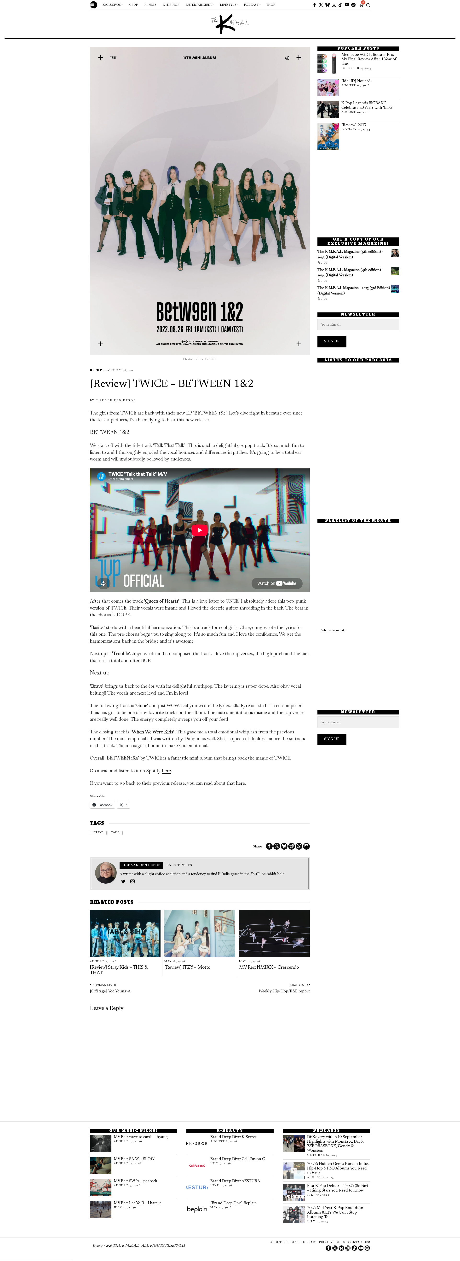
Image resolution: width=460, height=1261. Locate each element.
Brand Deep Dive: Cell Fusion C (237, 1159)
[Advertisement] (358, 193)
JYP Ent (98, 833)
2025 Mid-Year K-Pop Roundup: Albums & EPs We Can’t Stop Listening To (335, 1212)
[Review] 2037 (353, 125)
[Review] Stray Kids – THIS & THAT (119, 970)
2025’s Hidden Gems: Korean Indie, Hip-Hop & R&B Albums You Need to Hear (338, 1168)
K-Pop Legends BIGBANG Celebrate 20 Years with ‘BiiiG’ (367, 105)
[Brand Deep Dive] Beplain (233, 1203)
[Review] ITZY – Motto (187, 967)
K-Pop (96, 370)
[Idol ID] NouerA (356, 81)
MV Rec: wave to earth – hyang (141, 1137)
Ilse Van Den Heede (116, 400)
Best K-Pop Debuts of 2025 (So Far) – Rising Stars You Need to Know (337, 1188)
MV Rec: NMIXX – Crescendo (269, 967)
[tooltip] (314, 5)
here (166, 771)
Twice (115, 833)
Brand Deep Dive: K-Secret (233, 1137)
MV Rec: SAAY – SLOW (134, 1159)
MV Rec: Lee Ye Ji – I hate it (137, 1203)
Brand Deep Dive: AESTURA (235, 1181)
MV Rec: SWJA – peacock (135, 1181)
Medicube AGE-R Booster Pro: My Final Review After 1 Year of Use (369, 59)
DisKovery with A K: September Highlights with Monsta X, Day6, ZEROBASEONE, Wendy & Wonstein (335, 1144)
